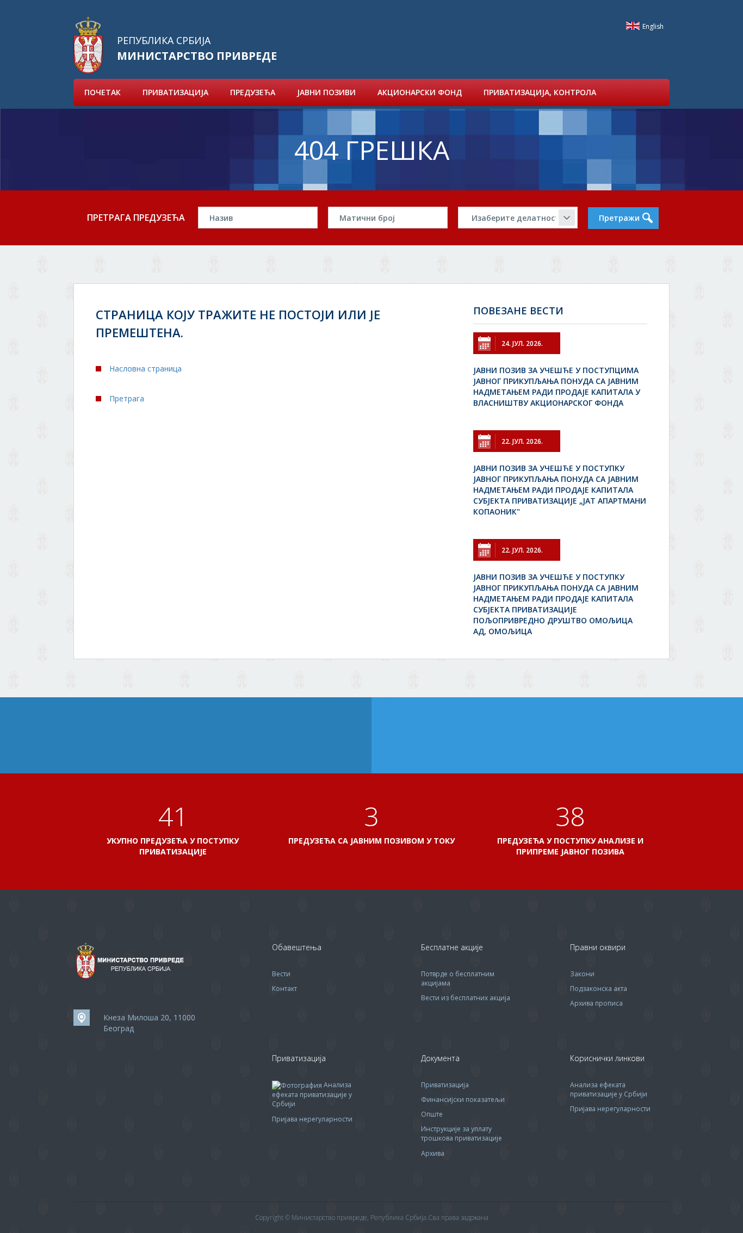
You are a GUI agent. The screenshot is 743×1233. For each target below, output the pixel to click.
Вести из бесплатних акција (465, 997)
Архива (432, 1153)
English (632, 26)
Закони (582, 973)
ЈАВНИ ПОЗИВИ (326, 92)
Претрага (126, 398)
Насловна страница (145, 368)
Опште (432, 1114)
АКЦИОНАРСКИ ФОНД (419, 92)
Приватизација (445, 1084)
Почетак (102, 92)
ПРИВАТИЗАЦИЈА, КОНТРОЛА (540, 92)
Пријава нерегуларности (312, 1119)
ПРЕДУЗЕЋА (252, 92)
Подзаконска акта (598, 988)
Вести (281, 973)
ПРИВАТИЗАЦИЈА (175, 92)
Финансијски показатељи (463, 1099)
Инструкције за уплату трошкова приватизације (461, 1133)
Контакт (284, 988)
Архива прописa (596, 1003)
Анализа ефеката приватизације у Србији (312, 1094)
